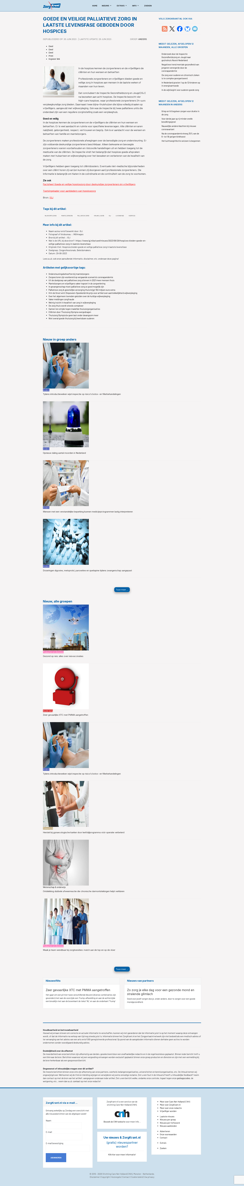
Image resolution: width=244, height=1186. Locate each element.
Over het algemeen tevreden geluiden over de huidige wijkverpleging (79, 296)
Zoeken (163, 1148)
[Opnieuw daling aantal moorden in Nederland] (66, 424)
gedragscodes (183, 1078)
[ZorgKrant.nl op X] (172, 28)
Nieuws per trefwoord (170, 1123)
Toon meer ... (122, 589)
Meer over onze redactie (171, 1108)
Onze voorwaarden (168, 1134)
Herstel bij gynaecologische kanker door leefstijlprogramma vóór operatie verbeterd (83, 832)
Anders (142, 39)
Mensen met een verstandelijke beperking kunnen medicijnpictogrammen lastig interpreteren (88, 511)
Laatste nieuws (167, 1116)
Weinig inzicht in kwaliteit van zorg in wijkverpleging (72, 302)
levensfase (120, 215)
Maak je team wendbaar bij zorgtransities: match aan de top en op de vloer (79, 950)
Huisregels (116, 1177)
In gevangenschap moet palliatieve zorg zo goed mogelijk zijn (76, 286)
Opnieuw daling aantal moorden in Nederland (64, 453)
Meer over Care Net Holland (172, 1101)
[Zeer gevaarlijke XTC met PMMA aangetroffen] (66, 686)
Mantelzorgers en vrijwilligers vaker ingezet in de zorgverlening (77, 283)
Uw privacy (149, 1177)
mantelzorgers (67, 215)
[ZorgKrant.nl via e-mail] (195, 28)
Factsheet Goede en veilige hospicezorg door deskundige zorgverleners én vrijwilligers (89, 184)
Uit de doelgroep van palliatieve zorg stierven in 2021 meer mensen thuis (81, 280)
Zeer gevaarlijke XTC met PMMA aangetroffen (65, 715)
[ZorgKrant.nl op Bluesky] (188, 28)
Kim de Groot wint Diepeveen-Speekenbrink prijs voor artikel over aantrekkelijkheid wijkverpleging (93, 293)
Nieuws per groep (168, 1119)
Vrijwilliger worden (168, 1111)
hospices (132, 215)
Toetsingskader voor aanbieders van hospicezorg (69, 190)
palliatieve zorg (83, 215)
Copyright (105, 1177)
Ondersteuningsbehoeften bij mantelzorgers (69, 274)
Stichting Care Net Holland (115, 1174)
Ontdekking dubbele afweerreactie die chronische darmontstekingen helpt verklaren (83, 891)
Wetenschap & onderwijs (54, 887)
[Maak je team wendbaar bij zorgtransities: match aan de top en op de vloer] (66, 921)
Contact (163, 1137)
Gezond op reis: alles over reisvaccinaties (63, 656)
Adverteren (165, 1131)
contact (77, 1081)
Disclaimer (95, 1177)
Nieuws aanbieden (168, 1126)
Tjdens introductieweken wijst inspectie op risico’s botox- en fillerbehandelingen (82, 394)
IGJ (51, 197)
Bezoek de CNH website (114, 1121)
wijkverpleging (51, 215)
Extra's (163, 1143)
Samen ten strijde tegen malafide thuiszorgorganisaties (74, 309)
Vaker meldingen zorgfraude (61, 299)
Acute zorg (48, 711)
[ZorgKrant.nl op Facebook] (180, 28)
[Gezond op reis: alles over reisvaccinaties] (66, 627)
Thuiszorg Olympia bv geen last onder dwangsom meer (73, 315)
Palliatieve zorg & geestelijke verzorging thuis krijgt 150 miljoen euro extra (82, 290)
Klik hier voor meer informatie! (122, 1154)
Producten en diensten (53, 652)
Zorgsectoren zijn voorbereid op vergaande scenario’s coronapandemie (81, 277)
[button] (107, 5)
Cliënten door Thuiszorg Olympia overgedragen (70, 312)
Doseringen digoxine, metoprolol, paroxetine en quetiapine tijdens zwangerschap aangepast (87, 570)
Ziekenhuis (48, 828)
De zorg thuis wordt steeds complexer (66, 305)
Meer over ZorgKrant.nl (170, 1104)
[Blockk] (52, 5)
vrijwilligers (99, 215)
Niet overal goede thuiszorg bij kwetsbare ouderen (71, 318)
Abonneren (56, 1158)
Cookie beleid (137, 1177)
